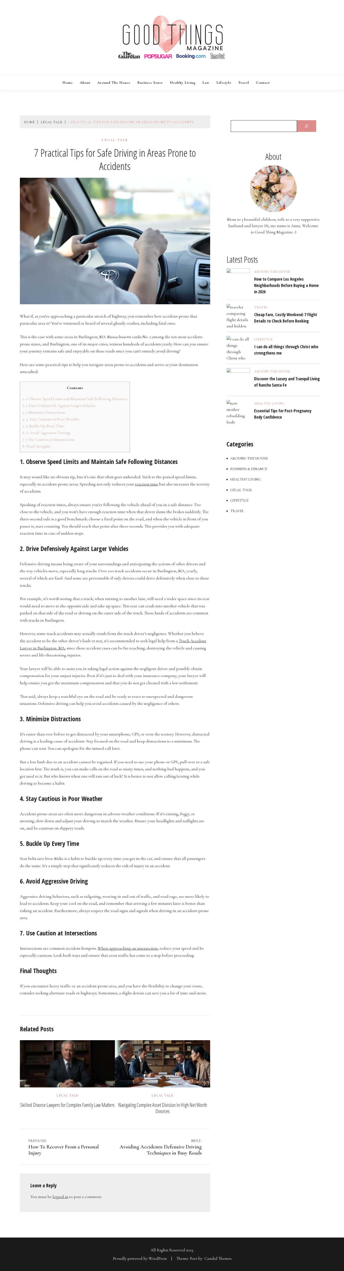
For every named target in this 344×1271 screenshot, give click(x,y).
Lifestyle (223, 82)
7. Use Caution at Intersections (48, 439)
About (85, 82)
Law (205, 82)
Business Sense (150, 82)
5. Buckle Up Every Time (43, 426)
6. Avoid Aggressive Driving (46, 432)
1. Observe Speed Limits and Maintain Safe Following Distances (74, 398)
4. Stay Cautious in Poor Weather (50, 419)
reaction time (146, 484)
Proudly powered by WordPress (140, 1258)
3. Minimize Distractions (43, 412)
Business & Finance (248, 469)
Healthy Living (182, 82)
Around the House (113, 82)
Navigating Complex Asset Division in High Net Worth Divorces (162, 1108)
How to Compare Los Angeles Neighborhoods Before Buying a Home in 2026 (286, 285)
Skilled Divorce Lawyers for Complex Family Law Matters (67, 1104)
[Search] (306, 126)
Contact (263, 82)
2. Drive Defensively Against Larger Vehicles (58, 405)
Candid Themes (218, 1258)
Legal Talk (115, 140)
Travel (243, 82)
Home (67, 82)
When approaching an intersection (128, 948)
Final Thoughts (36, 446)
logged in (60, 1196)
